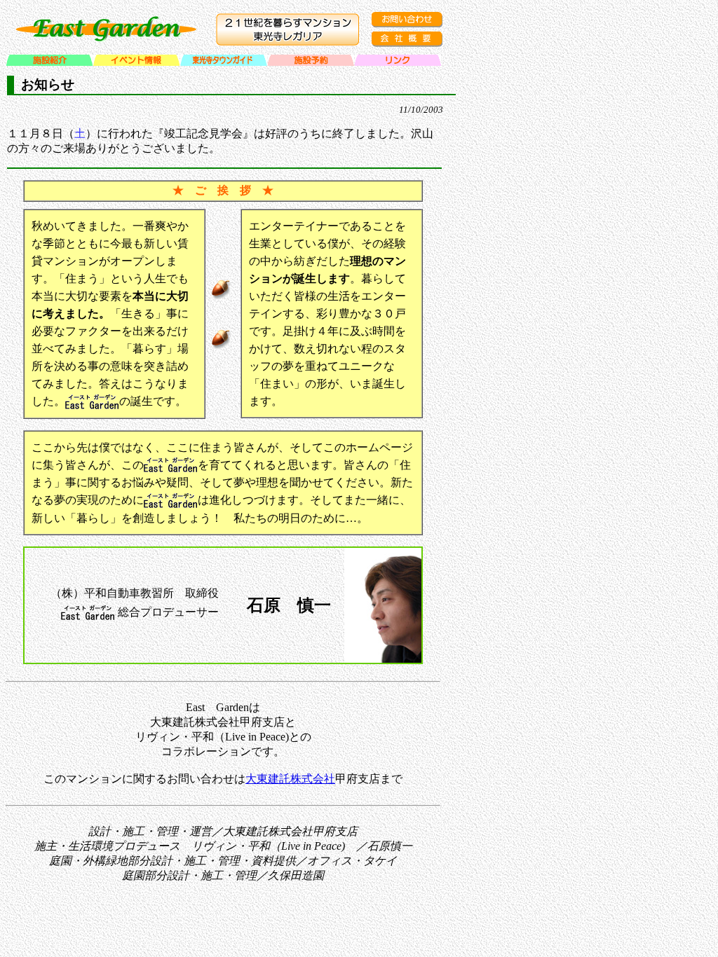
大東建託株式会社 (290, 779)
